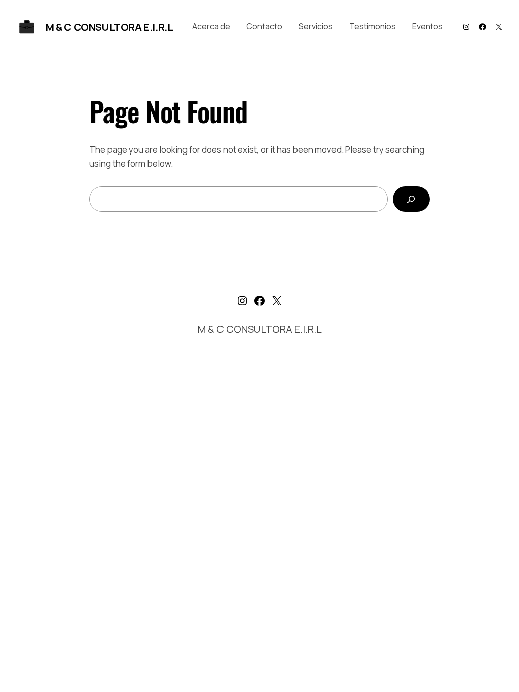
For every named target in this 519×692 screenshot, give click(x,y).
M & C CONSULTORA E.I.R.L (109, 27)
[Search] (411, 199)
